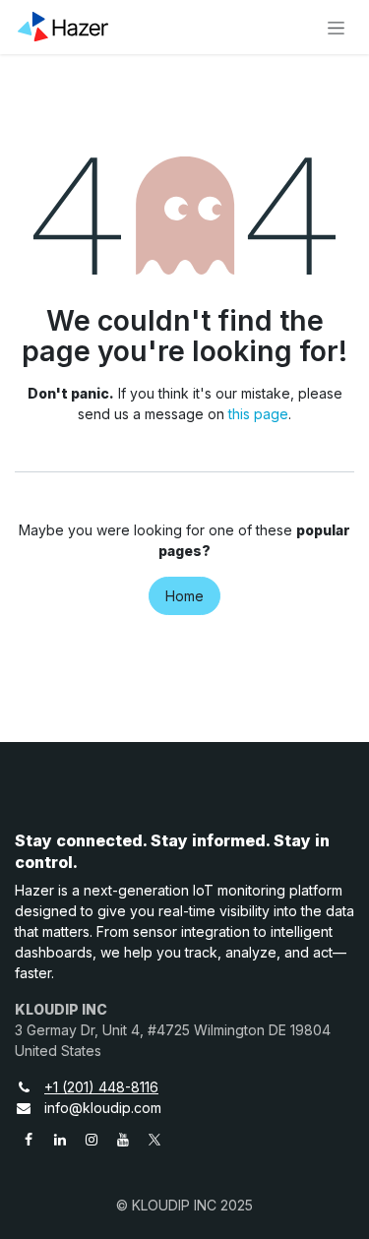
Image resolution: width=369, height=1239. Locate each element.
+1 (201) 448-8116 (101, 1087)
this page (258, 413)
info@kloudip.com (102, 1107)
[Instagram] (91, 1139)
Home (184, 596)
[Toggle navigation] (336, 27)
